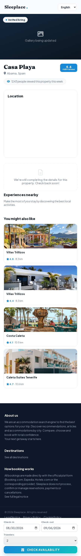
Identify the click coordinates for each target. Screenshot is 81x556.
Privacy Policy (32, 517)
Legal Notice (12, 517)
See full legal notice (16, 496)
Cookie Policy (52, 517)
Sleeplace (16, 7)
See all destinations (16, 457)
